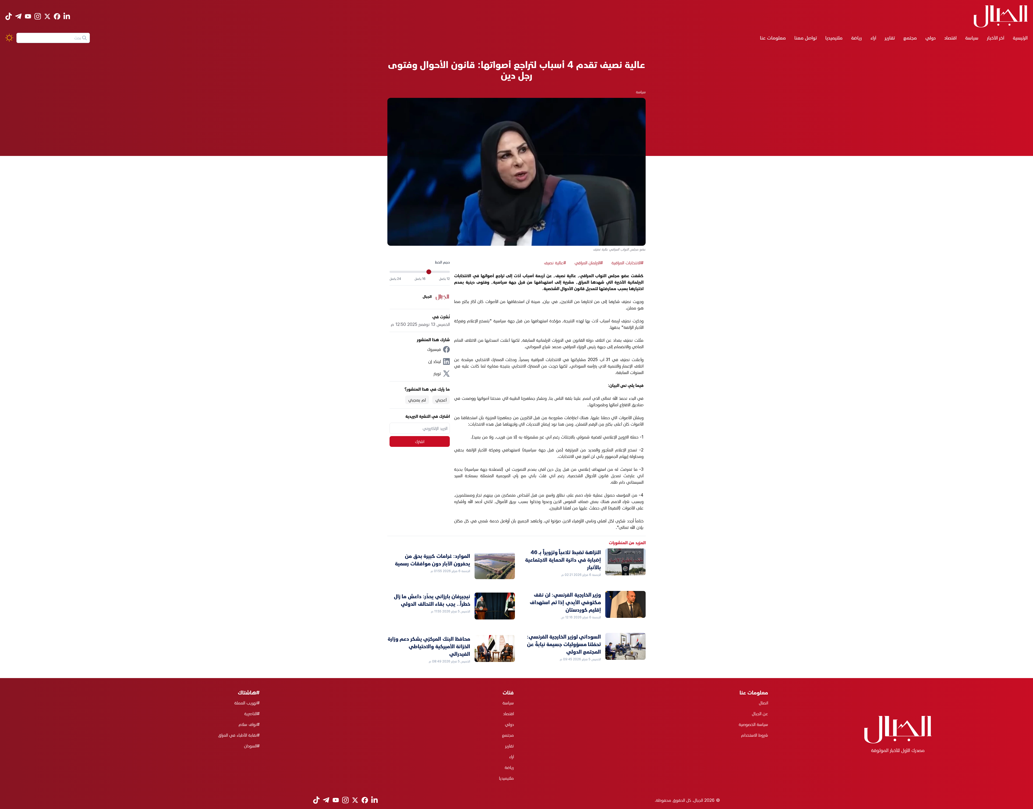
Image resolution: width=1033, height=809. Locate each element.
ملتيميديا (834, 38)
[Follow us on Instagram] (37, 16)
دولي (930, 38)
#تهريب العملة (247, 702)
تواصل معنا (805, 38)
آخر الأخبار (995, 38)
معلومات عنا (773, 38)
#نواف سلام (249, 724)
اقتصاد (950, 38)
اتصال (763, 702)
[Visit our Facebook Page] (57, 16)
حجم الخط (442, 262)
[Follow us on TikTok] (8, 16)
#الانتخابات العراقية (627, 262)
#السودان (252, 746)
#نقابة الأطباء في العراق (239, 735)
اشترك (419, 441)
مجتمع (910, 38)
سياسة (971, 38)
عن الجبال (760, 713)
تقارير (890, 38)
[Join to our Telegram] (18, 16)
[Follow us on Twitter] (47, 16)
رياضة (856, 38)
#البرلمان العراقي (589, 262)
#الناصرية (252, 713)
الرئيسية (1020, 38)
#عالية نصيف (555, 262)
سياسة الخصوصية (753, 724)
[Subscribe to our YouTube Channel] (28, 16)
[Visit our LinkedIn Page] (66, 16)
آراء (873, 38)
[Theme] (9, 38)
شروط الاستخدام (754, 735)
